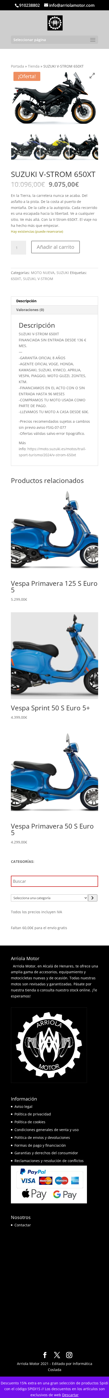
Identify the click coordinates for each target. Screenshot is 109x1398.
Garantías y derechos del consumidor (46, 1152)
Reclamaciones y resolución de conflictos (49, 1160)
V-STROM (45, 278)
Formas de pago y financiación (40, 1145)
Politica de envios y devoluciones (42, 1137)
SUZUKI (63, 272)
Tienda (34, 66)
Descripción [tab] (26, 300)
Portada (17, 66)
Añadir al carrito (55, 247)
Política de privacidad (32, 1114)
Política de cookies (29, 1121)
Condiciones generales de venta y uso (46, 1129)
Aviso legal (23, 1106)
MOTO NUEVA (43, 272)
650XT (16, 278)
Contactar (22, 1225)
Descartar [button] (70, 1394)
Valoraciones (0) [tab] (30, 309)
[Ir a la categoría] (92, 897)
